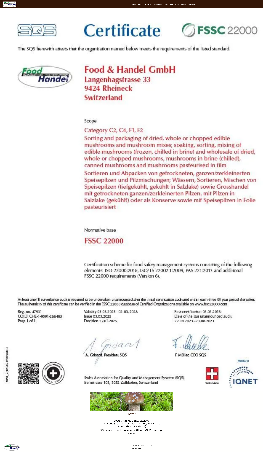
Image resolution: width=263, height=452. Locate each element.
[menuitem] (134, 4)
